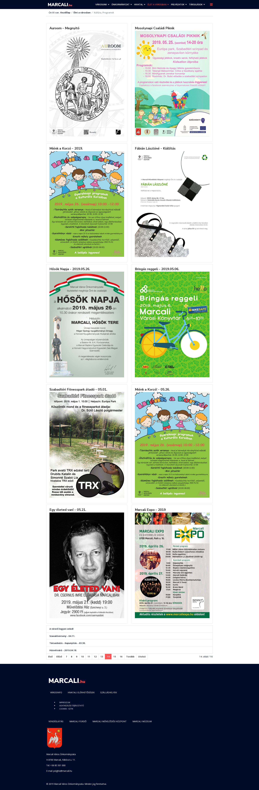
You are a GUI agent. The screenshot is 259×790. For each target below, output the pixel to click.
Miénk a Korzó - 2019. (66, 148)
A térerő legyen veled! (61, 628)
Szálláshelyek (108, 692)
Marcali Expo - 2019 (150, 510)
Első (50, 656)
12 (95, 656)
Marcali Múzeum (142, 721)
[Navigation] (211, 4)
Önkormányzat (121, 4)
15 (114, 656)
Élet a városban (156, 4)
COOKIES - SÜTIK (66, 709)
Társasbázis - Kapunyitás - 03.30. (67, 643)
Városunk (101, 4)
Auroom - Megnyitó (64, 28)
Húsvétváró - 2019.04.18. (63, 650)
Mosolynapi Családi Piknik (154, 28)
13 (101, 656)
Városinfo (56, 692)
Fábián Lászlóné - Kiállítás (155, 148)
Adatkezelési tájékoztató (71, 705)
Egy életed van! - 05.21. (67, 510)
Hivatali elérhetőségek (81, 692)
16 (121, 656)
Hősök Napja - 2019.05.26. (69, 269)
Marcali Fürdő (77, 721)
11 (89, 656)
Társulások (195, 4)
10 (82, 656)
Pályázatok (177, 4)
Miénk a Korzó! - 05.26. (152, 389)
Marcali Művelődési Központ (109, 721)
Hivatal (138, 4)
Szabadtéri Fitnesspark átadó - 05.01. (78, 389)
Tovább (130, 656)
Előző (59, 656)
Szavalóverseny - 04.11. (62, 635)
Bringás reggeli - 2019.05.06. (157, 269)
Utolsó (142, 656)
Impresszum (64, 702)
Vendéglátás (56, 721)
